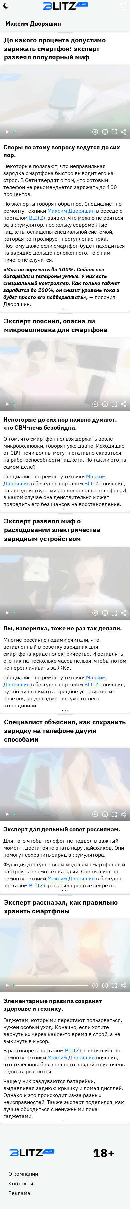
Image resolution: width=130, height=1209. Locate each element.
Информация (105, 132)
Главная (31, 1152)
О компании (23, 1173)
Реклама (19, 1193)
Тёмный (6, 6)
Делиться (123, 132)
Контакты (20, 1183)
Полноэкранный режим (114, 132)
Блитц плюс (65, 6)
